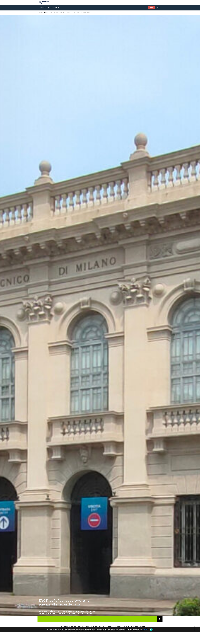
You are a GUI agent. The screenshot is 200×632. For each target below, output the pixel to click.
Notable (62, 12)
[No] (198, 629)
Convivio (68, 12)
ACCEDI (159, 7)
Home (41, 12)
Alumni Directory (53, 12)
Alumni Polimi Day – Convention (81, 12)
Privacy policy (145, 629)
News (46, 12)
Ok (151, 629)
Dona (151, 7)
